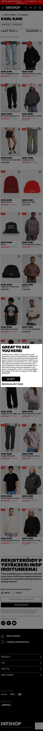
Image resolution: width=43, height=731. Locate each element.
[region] (21, 365)
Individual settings (12, 384)
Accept (11, 378)
